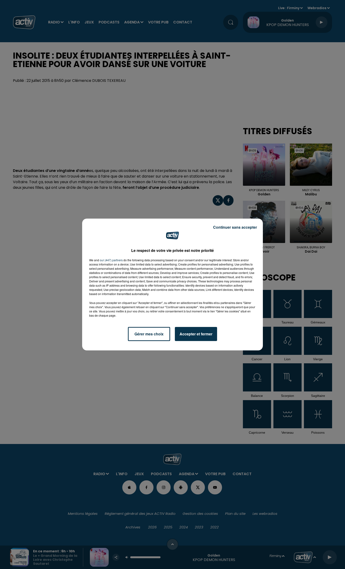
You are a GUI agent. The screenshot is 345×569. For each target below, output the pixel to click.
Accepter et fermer (196, 334)
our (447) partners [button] (111, 260)
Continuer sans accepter (235, 227)
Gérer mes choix (149, 334)
